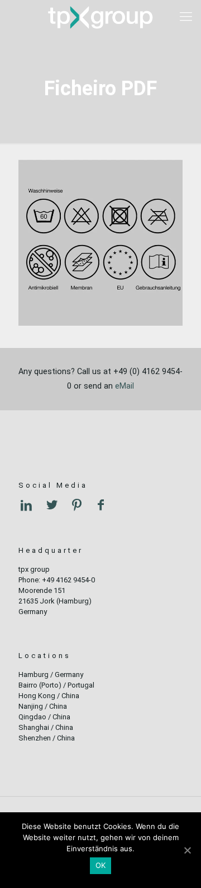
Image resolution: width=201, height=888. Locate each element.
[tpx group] (100, 17)
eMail (124, 385)
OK (100, 865)
